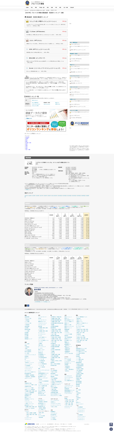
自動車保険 (27, 316)
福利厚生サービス (42, 392)
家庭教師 (52, 362)
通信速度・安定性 (73, 53)
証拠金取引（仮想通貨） (31, 376)
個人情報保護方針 (50, 424)
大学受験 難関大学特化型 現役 (57, 323)
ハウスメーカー (29, 417)
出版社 (40, 382)
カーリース (40, 351)
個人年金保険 (79, 382)
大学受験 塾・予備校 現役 (56, 316)
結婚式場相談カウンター (70, 390)
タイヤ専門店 (53, 419)
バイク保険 (27, 321)
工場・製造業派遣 (68, 337)
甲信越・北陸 (28, 142)
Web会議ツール (68, 363)
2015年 (49, 195)
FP (52, 378)
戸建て (32, 384)
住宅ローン (27, 357)
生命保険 (26, 332)
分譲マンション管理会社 (30, 389)
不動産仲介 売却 (28, 383)
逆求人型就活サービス (69, 320)
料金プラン (57, 102)
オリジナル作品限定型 (43, 381)
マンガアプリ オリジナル (43, 384)
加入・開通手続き (35, 102)
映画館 (66, 398)
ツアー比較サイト (42, 409)
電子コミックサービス (43, 377)
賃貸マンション (28, 397)
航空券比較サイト (42, 403)
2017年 (41, 195)
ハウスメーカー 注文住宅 (29, 408)
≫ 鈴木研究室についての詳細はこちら (42, 301)
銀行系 (27, 362)
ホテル (39, 414)
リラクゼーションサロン (56, 403)
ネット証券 (27, 343)
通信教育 (52, 359)
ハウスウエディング (69, 385)
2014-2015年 (54, 195)
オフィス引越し (41, 387)
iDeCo (77, 396)
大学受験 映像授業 (54, 326)
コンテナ (41, 341)
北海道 (27, 138)
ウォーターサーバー (42, 316)
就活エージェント (68, 316)
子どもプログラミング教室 (56, 395)
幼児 (52, 372)
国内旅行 (41, 401)
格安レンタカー (41, 349)
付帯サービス (57, 104)
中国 (26, 146)
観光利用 (41, 417)
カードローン (27, 361)
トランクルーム (41, 338)
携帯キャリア (79, 321)
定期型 (82, 364)
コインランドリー (42, 324)
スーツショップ (54, 416)
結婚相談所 (67, 388)
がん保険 (26, 335)
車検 (39, 368)
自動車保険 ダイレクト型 (81, 348)
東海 (26, 144)
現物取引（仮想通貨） (30, 375)
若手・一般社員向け (69, 369)
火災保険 (26, 327)
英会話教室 (53, 373)
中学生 (56, 360)
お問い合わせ (57, 424)
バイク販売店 (41, 362)
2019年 (33, 195)
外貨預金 (26, 356)
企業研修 (66, 364)
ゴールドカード (29, 368)
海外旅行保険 (27, 329)
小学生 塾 (53, 352)
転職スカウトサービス (69, 326)
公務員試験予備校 (54, 392)
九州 (36, 391)
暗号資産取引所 (28, 373)
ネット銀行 (27, 353)
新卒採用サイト (68, 345)
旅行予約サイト (41, 400)
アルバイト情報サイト (69, 321)
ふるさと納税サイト (42, 337)
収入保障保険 (79, 370)
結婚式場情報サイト (69, 391)
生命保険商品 (79, 367)
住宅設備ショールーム (29, 398)
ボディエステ (67, 379)
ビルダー (27, 411)
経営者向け (67, 366)
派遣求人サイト (68, 338)
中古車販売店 (41, 356)
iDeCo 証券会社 (28, 351)
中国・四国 (34, 414)
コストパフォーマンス (36, 104)
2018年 (37, 195)
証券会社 (27, 346)
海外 (43, 412)
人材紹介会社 (67, 349)
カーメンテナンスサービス (43, 370)
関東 (26, 141)
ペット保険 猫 (79, 361)
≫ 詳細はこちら (28, 189)
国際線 (44, 408)
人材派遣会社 (67, 352)
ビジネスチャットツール (70, 361)
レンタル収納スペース (43, 340)
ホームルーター (79, 324)
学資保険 (26, 337)
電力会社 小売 (41, 393)
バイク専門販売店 (43, 363)
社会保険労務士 (58, 381)
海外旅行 (46, 401)
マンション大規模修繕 (29, 392)
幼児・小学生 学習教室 (55, 363)
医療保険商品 (79, 362)
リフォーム (27, 400)
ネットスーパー (41, 332)
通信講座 (52, 376)
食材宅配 (40, 326)
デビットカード (28, 370)
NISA (26, 345)
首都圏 (27, 391)
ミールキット (41, 329)
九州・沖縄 (28, 149)
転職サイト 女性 (68, 324)
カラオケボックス (68, 406)
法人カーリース (68, 358)
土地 (36, 384)
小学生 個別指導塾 (54, 356)
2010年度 (79, 195)
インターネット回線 (80, 335)
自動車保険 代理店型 (80, 350)
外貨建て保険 (79, 378)
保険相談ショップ (28, 338)
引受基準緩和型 (80, 365)
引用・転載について (63, 424)
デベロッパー (28, 419)
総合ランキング (35, 100)
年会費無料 (28, 365)
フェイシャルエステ (69, 377)
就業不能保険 (79, 375)
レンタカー (40, 348)
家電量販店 (53, 411)
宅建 (52, 379)
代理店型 (27, 320)
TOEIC (53, 381)
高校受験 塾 (53, 327)
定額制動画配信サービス (43, 373)
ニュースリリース (43, 424)
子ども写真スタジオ (42, 374)
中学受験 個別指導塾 (55, 346)
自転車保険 (27, 326)
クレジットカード (28, 364)
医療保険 (26, 334)
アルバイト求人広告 (69, 353)
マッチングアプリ (68, 393)
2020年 (30, 195)
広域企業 (27, 137)
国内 (40, 412)
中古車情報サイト (42, 354)
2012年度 (69, 195)
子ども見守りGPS (42, 395)
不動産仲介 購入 (28, 386)
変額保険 (78, 384)
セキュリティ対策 (35, 105)
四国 (26, 148)
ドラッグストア (54, 413)
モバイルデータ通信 (80, 326)
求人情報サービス (68, 340)
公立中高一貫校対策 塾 (55, 349)
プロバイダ (78, 327)
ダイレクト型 (28, 318)
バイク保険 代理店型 (80, 353)
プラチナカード (81, 411)
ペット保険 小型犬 (80, 359)
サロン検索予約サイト (69, 380)
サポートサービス (47, 104)
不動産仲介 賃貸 (28, 394)
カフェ (39, 371)
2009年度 (83, 195)
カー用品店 (53, 417)
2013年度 (64, 195)
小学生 (60, 360)
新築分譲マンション (29, 405)
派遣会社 (66, 335)
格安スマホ (79, 320)
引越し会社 (40, 345)
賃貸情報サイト (28, 395)
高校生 (53, 360)
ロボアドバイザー (28, 378)
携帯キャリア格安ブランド (82, 323)
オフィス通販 (41, 388)
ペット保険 (27, 331)
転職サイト (67, 323)
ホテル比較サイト (42, 404)
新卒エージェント (68, 347)
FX (25, 359)
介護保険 (78, 379)
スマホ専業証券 (28, 350)
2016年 (45, 195)
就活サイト (67, 318)
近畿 (26, 145)
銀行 (26, 348)
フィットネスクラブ (55, 400)
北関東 (31, 412)
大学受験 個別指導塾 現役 (56, 320)
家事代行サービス (42, 321)
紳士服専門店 (53, 414)
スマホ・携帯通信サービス (81, 316)
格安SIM (78, 318)
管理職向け (67, 367)
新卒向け (67, 370)
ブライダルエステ (68, 375)
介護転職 (66, 331)
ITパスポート (58, 384)
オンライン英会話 (54, 375)
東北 (26, 139)
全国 (72, 404)
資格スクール (53, 386)
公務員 (53, 384)
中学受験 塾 (53, 343)
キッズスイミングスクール (56, 405)
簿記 (55, 379)
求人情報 (70, 424)
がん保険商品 (79, 372)
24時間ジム (53, 402)
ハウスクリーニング (42, 323)
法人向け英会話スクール (56, 393)
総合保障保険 (79, 381)
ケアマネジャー (59, 382)
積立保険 (78, 386)
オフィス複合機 (41, 390)
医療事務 (55, 378)
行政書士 (53, 382)
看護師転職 (67, 329)
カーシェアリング (42, 346)
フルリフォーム (29, 402)
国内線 (40, 408)
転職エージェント (68, 327)
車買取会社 (40, 352)
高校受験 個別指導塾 (55, 335)
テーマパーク (67, 407)
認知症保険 (78, 376)
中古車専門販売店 (43, 357)
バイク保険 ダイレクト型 (81, 351)
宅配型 (40, 343)
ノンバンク (31, 362)
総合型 (40, 379)
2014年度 (60, 195)
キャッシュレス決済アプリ (30, 372)
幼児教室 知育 (53, 365)
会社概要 (37, 424)
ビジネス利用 (42, 415)
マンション (28, 384)
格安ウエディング (68, 387)
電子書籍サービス (42, 376)
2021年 (26, 195)
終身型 (78, 364)
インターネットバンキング (30, 354)
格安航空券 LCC (41, 406)
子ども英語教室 (54, 370)
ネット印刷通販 (68, 360)
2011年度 (74, 195)
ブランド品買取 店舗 (42, 385)
